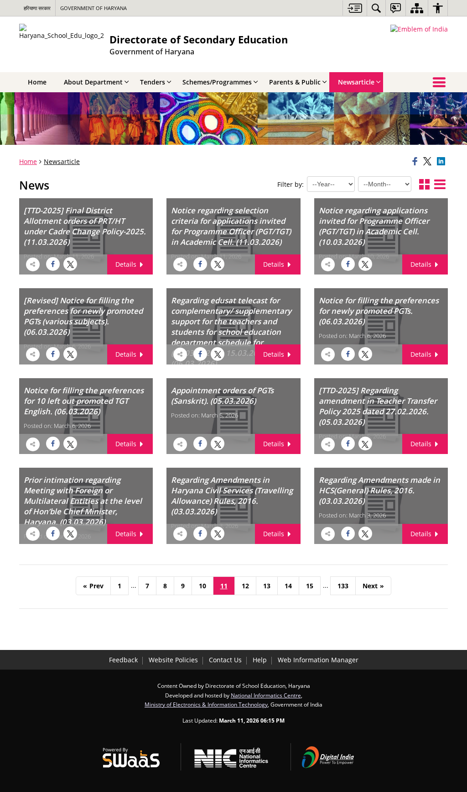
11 (224, 585)
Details (126, 264)
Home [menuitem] (37, 82)
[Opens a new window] (68, 262)
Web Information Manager (318, 659)
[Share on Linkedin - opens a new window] (442, 161)
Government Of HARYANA (93, 8)
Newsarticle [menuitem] (356, 82)
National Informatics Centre (266, 695)
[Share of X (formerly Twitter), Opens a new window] (428, 161)
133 (342, 585)
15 (309, 585)
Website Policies (173, 659)
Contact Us (225, 659)
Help (260, 659)
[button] (424, 185)
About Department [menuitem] (93, 82)
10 (202, 585)
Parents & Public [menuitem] (295, 82)
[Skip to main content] (354, 8)
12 (245, 585)
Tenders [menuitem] (152, 82)
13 (266, 585)
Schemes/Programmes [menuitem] (217, 82)
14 (288, 585)
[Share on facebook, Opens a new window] (416, 161)
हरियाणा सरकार (37, 8)
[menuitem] (376, 8)
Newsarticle (62, 161)
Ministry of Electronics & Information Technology (206, 704)
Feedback (123, 659)
